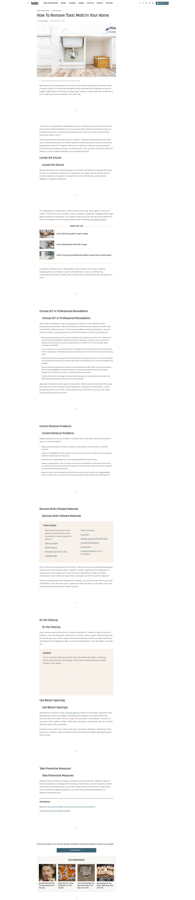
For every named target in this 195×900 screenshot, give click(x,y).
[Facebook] (140, 3)
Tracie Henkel (43, 21)
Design (63, 3)
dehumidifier (105, 472)
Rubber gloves (51, 547)
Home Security (57, 11)
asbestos (56, 370)
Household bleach (88, 551)
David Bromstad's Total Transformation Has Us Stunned (47, 886)
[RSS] (153, 3)
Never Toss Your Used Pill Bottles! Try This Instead (65, 886)
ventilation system (98, 220)
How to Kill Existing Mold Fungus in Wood (72, 234)
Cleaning (72, 3)
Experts (100, 3)
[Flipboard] (146, 3)
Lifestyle (90, 3)
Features (109, 3)
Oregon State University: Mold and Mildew (55, 811)
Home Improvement (50, 3)
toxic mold (74, 91)
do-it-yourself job (70, 324)
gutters (55, 453)
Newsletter (163, 3)
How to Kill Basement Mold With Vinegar (72, 245)
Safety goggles (51, 543)
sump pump (58, 459)
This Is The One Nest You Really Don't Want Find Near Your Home (85, 886)
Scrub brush (86, 547)
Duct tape (85, 535)
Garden (81, 3)
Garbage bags (51, 556)
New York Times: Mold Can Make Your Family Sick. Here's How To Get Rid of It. (67, 807)
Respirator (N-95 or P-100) (56, 552)
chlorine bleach (72, 713)
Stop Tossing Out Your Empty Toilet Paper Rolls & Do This (105, 886)
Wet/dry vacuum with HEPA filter (94, 539)
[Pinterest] (143, 3)
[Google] (149, 3)
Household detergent (90, 543)
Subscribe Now (75, 850)
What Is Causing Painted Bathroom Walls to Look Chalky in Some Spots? (84, 255)
